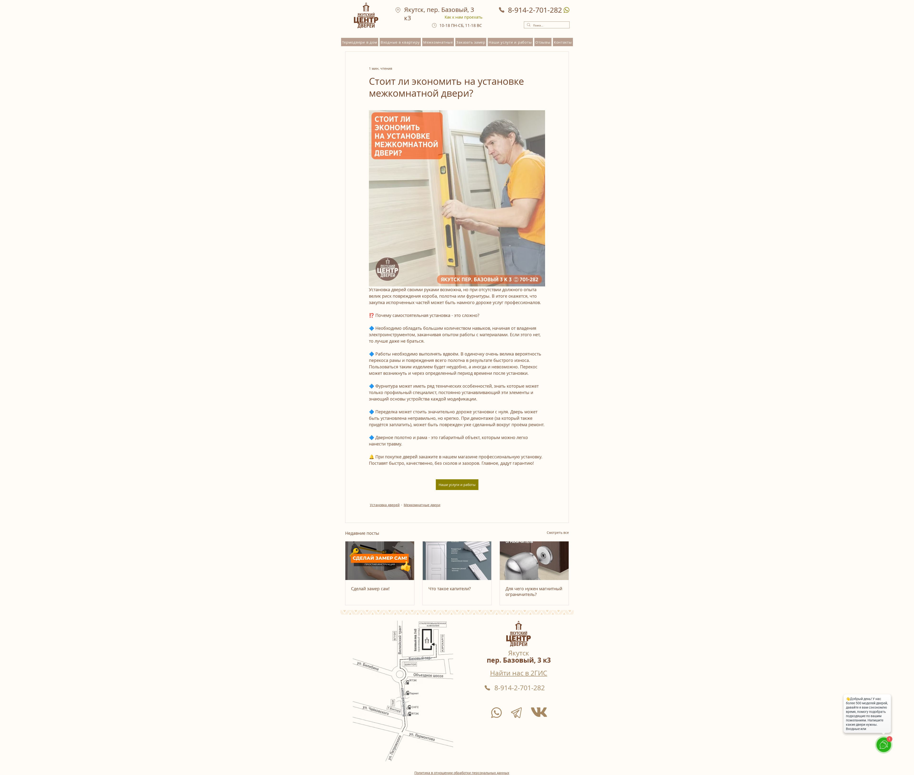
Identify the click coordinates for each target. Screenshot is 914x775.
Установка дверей (385, 505)
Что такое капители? (449, 588)
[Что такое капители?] (457, 560)
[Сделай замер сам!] (379, 560)
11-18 (471, 25)
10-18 (445, 25)
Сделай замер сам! (370, 588)
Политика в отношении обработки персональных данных (461, 772)
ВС (479, 25)
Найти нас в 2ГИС (518, 673)
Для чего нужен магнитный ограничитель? (534, 591)
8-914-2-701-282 (519, 687)
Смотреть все (558, 532)
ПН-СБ (457, 25)
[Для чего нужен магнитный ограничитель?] (534, 560)
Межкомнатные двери (422, 505)
